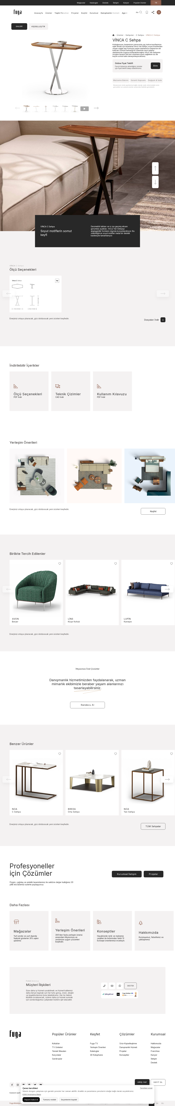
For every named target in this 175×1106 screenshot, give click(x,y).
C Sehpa (140, 35)
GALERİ (19, 26)
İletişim (116, 3)
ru (162, 1103)
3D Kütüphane (96, 1055)
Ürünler (48, 13)
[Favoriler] (158, 12)
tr (156, 3)
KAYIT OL (158, 1082)
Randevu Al (87, 705)
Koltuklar (56, 1043)
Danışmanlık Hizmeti (110, 13)
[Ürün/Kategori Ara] (140, 12)
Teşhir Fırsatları (62, 13)
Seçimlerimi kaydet (69, 1099)
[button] (92, 108)
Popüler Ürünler (140, 3)
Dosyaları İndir (151, 319)
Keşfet (84, 13)
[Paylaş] (152, 12)
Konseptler (124, 1055)
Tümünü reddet (49, 1099)
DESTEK (130, 986)
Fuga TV (94, 1043)
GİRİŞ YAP (142, 1082)
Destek (105, 3)
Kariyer (126, 3)
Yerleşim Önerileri (98, 1047)
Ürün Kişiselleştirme (128, 1043)
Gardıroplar (57, 1059)
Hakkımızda (156, 1043)
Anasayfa (38, 13)
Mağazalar (81, 3)
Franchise (155, 1051)
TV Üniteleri (57, 1047)
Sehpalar (130, 35)
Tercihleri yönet (146, 1088)
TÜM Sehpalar (153, 826)
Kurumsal (94, 13)
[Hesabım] (146, 12)
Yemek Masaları (59, 1051)
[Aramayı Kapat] (133, 12)
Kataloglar (94, 3)
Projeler (75, 13)
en (157, 1103)
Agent (124, 13)
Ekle (155, 66)
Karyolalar (56, 1055)
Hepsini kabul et (31, 1099)
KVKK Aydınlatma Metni (32, 1094)
